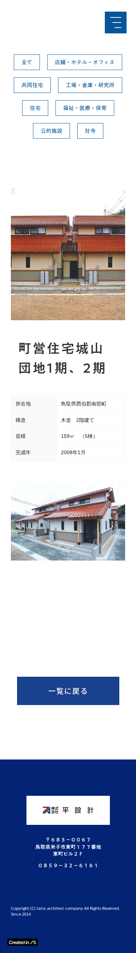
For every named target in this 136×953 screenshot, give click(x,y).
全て (26, 62)
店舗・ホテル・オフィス (85, 62)
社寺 (90, 130)
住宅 (35, 107)
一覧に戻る (68, 690)
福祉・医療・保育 (85, 107)
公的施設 (51, 130)
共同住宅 (32, 85)
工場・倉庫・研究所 (90, 85)
